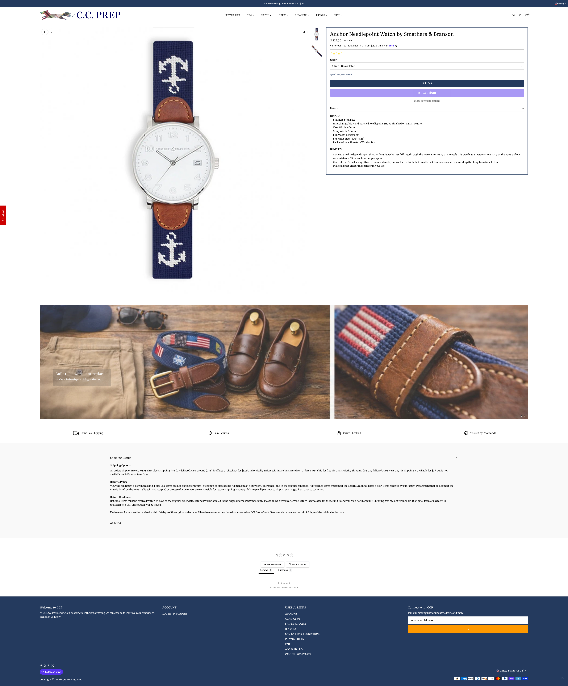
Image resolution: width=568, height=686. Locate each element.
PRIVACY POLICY (294, 638)
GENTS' (265, 15)
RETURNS (291, 628)
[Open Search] (514, 15)
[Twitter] (53, 665)
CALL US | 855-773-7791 (298, 654)
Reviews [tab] (264, 570)
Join (468, 629)
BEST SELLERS (232, 15)
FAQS (288, 643)
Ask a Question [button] (274, 564)
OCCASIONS (301, 15)
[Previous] (44, 32)
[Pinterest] (48, 665)
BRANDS (320, 15)
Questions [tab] (283, 570)
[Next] (52, 32)
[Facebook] (41, 665)
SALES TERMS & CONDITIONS (302, 633)
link (150, 485)
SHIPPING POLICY (295, 623)
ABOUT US (291, 613)
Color (333, 59)
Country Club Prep (71, 679)
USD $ (561, 3)
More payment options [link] (427, 100)
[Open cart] (526, 15)
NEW (249, 15)
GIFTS (337, 15)
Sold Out (427, 83)
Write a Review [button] (299, 564)
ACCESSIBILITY (294, 649)
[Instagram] (44, 665)
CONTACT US (292, 618)
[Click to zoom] (304, 32)
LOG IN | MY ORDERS (174, 613)
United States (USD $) (512, 670)
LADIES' (282, 15)
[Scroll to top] (562, 678)
